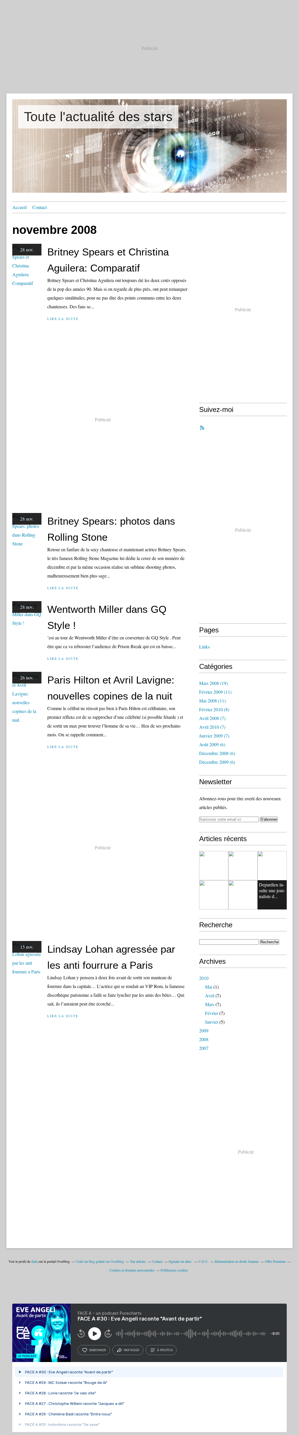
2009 (203, 1030)
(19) (213, 683)
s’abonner (97, 1350)
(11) (215, 692)
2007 (203, 1048)
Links (204, 646)
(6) (212, 744)
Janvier (211, 1022)
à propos (165, 1350)
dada (34, 1261)
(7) (212, 718)
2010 (203, 978)
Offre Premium (275, 1261)
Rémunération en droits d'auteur (237, 1261)
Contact (39, 207)
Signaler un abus (180, 1261)
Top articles (138, 1261)
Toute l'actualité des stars (98, 116)
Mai (208, 987)
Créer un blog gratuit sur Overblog (100, 1261)
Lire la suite (63, 318)
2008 (203, 1039)
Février (211, 1013)
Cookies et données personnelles (131, 1270)
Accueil (19, 207)
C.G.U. (204, 1261)
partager (131, 1350)
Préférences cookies (174, 1270)
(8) (214, 709)
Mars (209, 1004)
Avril (209, 995)
